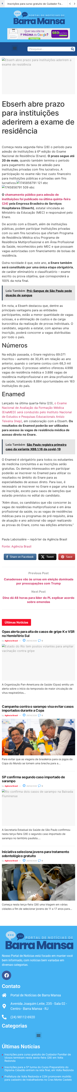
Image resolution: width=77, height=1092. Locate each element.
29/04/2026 (31, 641)
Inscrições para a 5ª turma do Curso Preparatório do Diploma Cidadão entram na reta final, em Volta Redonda (39, 1068)
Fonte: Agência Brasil (16, 546)
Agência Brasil (11, 641)
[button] (15, 48)
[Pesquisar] (72, 49)
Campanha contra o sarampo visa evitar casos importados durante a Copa (38, 709)
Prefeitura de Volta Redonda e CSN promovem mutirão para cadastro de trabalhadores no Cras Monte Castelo (38, 1078)
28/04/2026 (31, 786)
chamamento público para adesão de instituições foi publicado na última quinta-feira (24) (36, 199)
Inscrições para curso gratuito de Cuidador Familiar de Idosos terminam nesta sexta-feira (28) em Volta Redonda (37, 1057)
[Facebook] (6, 975)
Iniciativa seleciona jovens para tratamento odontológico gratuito (35, 854)
